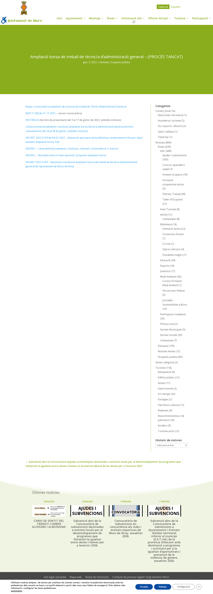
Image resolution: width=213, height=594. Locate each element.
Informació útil (131, 18)
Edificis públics (166, 377)
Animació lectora (172, 228)
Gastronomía (165, 388)
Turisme (179, 18)
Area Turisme (168, 209)
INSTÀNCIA (32, 120)
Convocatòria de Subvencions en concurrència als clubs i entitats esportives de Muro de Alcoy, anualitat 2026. (126, 528)
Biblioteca (166, 224)
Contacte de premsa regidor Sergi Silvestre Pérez (140, 577)
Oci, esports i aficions (170, 126)
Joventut (165, 271)
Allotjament (164, 372)
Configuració (183, 586)
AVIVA (163, 214)
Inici (59, 18)
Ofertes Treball (171, 194)
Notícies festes (166, 351)
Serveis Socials (168, 335)
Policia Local (167, 324)
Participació (200, 18)
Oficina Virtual (158, 18)
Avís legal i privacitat (55, 577)
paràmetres (16, 591)
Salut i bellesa (166, 131)
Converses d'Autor (173, 234)
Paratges (163, 399)
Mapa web (76, 577)
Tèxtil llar (163, 137)
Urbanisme (166, 340)
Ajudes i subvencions (174, 155)
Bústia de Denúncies (97, 577)
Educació (165, 260)
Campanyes (169, 219)
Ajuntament (74, 18)
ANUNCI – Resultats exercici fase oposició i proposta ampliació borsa (66, 155)
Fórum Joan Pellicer (173, 290)
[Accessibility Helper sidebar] (3, 20)
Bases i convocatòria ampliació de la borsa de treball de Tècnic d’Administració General (76, 106)
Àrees (111, 18)
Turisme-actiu (166, 431)
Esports (164, 265)
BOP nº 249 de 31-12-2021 (41, 113)
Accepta (144, 586)
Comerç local (162, 111)
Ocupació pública (120, 62)
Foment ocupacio (172, 174)
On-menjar (164, 394)
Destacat (163, 346)
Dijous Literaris (171, 249)
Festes (161, 383)
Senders (162, 425)
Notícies (104, 62)
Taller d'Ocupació (172, 199)
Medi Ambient (168, 276)
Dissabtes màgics (172, 255)
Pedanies (163, 410)
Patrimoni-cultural (168, 405)
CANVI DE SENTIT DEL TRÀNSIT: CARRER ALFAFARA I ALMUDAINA (49, 524)
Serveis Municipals (171, 329)
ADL (162, 151)
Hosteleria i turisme (169, 120)
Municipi (94, 18)
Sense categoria (164, 362)
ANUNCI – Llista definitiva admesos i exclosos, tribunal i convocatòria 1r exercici (72, 148)
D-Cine (166, 244)
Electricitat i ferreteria (170, 115)
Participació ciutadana (173, 314)
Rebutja (163, 586)
